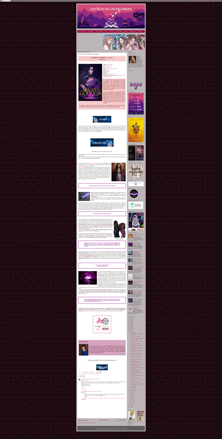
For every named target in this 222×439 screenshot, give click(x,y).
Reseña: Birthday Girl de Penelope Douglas (137, 252)
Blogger (125, 428)
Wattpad (140, 31)
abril (131, 398)
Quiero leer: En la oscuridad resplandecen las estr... (135, 371)
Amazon (109, 76)
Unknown (86, 391)
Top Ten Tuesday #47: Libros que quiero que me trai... (136, 348)
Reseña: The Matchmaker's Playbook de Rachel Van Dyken (138, 259)
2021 (131, 323)
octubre (132, 388)
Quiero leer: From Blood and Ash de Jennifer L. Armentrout (138, 267)
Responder (83, 386)
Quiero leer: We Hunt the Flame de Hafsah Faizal (137, 299)
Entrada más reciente (83, 420)
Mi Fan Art (111, 31)
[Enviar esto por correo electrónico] (96, 372)
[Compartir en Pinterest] (101, 372)
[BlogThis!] (97, 372)
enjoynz (115, 428)
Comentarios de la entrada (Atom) (89, 422)
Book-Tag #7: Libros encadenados (136, 364)
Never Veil (89, 373)
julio (131, 393)
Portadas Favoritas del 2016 (135, 336)
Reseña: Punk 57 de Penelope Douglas (136, 243)
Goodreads (105, 76)
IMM (106, 31)
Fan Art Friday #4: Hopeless (135, 365)
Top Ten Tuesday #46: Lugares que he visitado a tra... (136, 373)
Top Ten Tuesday (99, 31)
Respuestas (84, 389)
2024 (131, 318)
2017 (131, 329)
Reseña (100, 373)
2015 (131, 405)
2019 (131, 326)
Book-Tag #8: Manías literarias (135, 353)
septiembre (133, 390)
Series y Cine (133, 31)
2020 (131, 324)
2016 (131, 331)
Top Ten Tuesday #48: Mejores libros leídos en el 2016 (136, 339)
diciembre (132, 332)
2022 (131, 321)
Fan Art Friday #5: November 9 (136, 354)
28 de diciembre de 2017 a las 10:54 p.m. (95, 391)
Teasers (125, 31)
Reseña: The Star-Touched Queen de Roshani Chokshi (136, 384)
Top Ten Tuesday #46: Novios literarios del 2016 (135, 362)
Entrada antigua (122, 420)
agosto (132, 391)
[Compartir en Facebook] (100, 372)
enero (132, 403)
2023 (131, 319)
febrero (132, 401)
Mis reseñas (90, 31)
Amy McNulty (84, 373)
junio (132, 395)
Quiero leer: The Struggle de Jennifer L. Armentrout (138, 291)
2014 (131, 406)
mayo (132, 396)
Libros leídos (119, 31)
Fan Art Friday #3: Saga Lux (135, 382)
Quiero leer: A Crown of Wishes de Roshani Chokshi (136, 359)
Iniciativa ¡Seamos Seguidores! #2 (136, 308)
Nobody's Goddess (94, 373)
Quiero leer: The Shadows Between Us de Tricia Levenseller (137, 282)
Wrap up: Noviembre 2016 (135, 378)
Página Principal (82, 31)
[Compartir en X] (98, 372)
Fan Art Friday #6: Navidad (135, 343)
